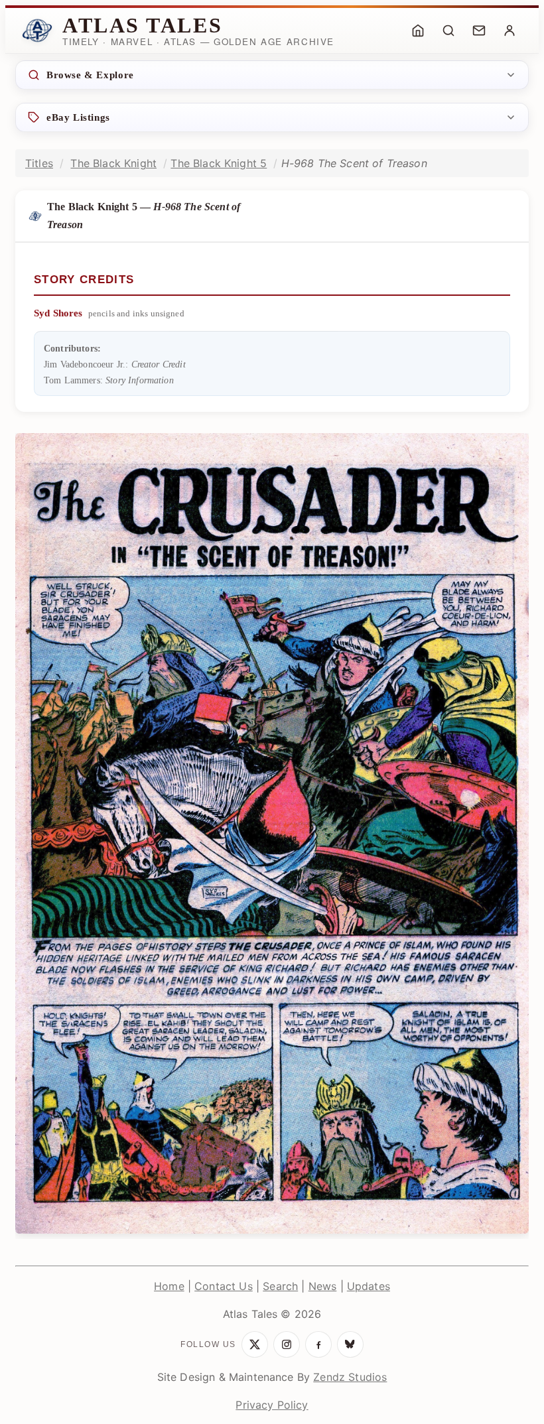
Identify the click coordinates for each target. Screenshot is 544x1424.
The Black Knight (113, 163)
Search (280, 1286)
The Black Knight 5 (218, 163)
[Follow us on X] (254, 1344)
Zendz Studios (350, 1377)
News (322, 1286)
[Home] (418, 30)
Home (169, 1286)
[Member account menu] (509, 30)
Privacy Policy (272, 1404)
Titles (39, 163)
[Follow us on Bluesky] (350, 1344)
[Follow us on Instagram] (286, 1344)
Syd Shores (58, 313)
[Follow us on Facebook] (318, 1344)
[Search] (448, 30)
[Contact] (479, 30)
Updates (368, 1286)
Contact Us (223, 1286)
